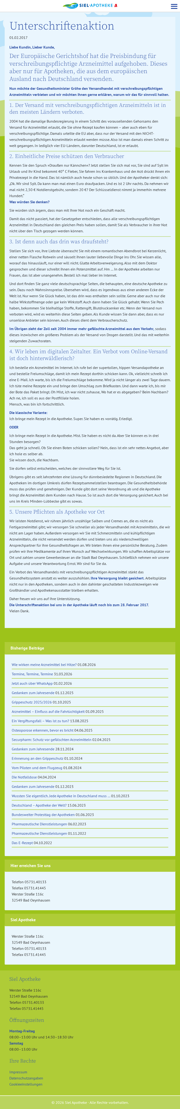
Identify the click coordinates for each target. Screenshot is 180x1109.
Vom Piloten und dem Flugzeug (37, 767)
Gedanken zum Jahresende (33, 692)
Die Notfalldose (24, 777)
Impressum (18, 1072)
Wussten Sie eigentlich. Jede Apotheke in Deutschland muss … (61, 795)
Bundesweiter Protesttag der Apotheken (43, 814)
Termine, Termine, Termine (32, 674)
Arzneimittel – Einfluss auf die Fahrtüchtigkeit (48, 711)
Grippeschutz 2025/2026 (32, 702)
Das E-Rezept (22, 842)
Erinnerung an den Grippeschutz (37, 758)
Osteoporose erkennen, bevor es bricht (42, 730)
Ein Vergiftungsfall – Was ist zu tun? (40, 720)
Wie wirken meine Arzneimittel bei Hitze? (44, 664)
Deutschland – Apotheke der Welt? (39, 805)
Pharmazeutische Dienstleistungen (39, 824)
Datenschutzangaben (26, 1078)
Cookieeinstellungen (25, 1084)
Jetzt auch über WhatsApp (32, 683)
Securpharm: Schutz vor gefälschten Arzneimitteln (51, 739)
